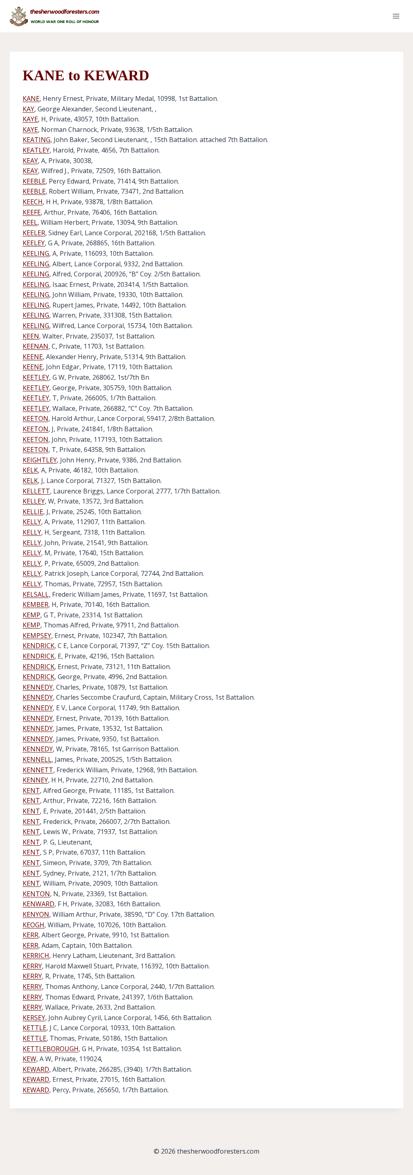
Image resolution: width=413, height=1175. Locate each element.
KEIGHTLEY (40, 460)
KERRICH (36, 955)
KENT (31, 790)
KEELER (34, 232)
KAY (28, 109)
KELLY (32, 521)
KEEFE (32, 212)
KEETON (35, 418)
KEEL (30, 222)
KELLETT (36, 491)
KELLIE (33, 511)
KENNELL (37, 759)
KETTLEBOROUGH (51, 1048)
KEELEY (34, 242)
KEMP (31, 614)
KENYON (36, 914)
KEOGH (33, 924)
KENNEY (35, 780)
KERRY (32, 966)
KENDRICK (38, 645)
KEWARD (36, 1069)
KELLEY (34, 501)
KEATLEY (36, 150)
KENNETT (38, 769)
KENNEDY (38, 687)
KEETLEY (36, 377)
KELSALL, (36, 594)
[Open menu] (395, 16)
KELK (30, 470)
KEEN (31, 336)
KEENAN (35, 346)
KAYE (30, 119)
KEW (29, 1058)
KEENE (33, 356)
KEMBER (35, 604)
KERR (30, 934)
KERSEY (34, 1017)
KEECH (33, 201)
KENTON (36, 893)
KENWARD (38, 903)
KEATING (36, 139)
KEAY (30, 160)
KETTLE (34, 1027)
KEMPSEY (37, 635)
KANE (31, 98)
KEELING (36, 253)
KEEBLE (34, 181)
